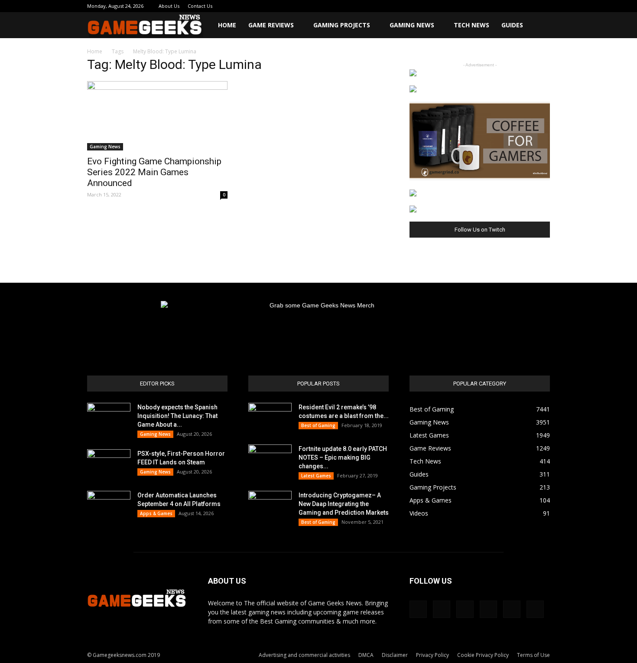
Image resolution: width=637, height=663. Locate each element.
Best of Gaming (318, 425)
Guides (512, 25)
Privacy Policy (432, 655)
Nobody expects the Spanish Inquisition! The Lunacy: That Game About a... (177, 416)
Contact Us (200, 6)
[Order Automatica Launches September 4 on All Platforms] (108, 506)
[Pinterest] (500, 6)
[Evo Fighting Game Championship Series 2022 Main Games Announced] (157, 115)
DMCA (366, 655)
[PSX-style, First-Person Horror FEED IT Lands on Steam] (108, 464)
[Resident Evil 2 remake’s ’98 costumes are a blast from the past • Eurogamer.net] (270, 418)
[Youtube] (543, 6)
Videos (419, 513)
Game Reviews (271, 25)
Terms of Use (533, 655)
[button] (539, 26)
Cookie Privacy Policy (483, 655)
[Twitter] (514, 6)
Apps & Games (156, 513)
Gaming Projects (341, 25)
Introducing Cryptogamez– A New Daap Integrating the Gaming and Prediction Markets (344, 504)
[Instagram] (486, 6)
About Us (169, 6)
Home (227, 25)
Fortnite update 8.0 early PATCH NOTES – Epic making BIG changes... (343, 457)
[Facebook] (471, 6)
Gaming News (412, 25)
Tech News (471, 25)
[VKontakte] (529, 6)
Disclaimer (395, 655)
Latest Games (316, 476)
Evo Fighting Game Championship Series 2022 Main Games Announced (154, 172)
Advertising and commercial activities (304, 655)
